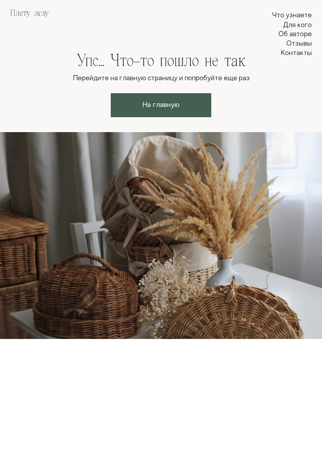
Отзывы (299, 44)
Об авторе (295, 34)
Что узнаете (292, 15)
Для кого (297, 25)
